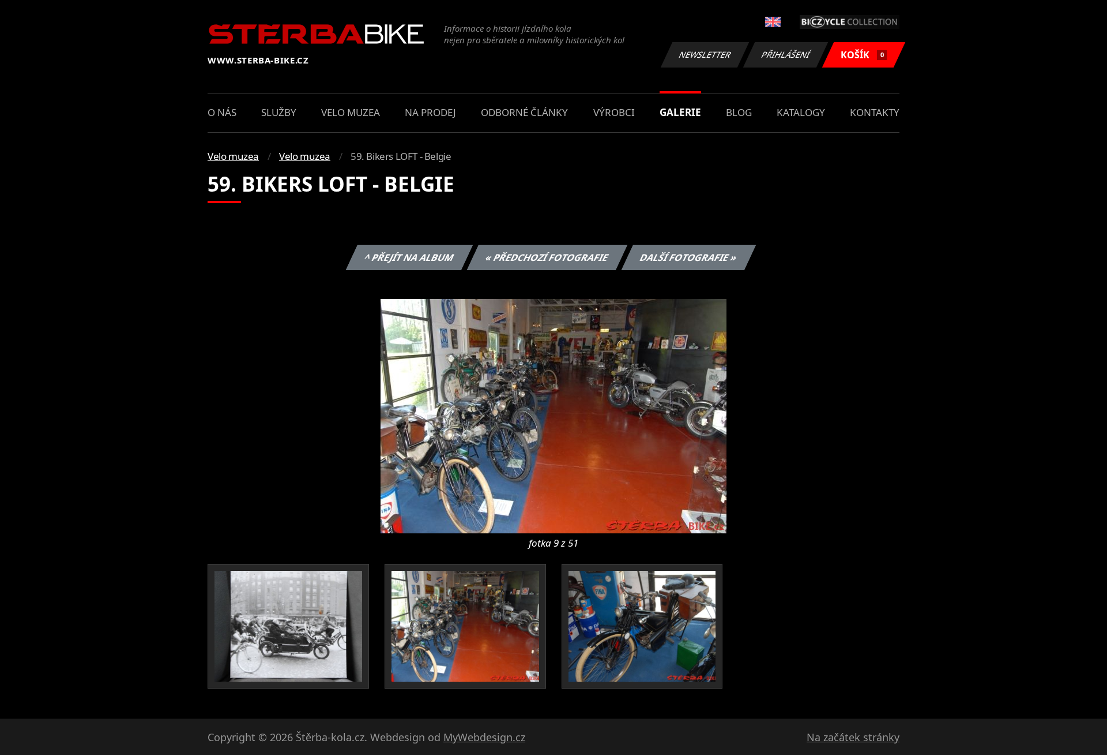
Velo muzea (350, 112)
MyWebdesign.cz (484, 737)
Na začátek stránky (853, 737)
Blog (739, 112)
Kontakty (874, 112)
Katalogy (801, 112)
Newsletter (705, 54)
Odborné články (524, 112)
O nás (222, 112)
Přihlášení (785, 54)
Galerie (680, 112)
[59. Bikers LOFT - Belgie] (553, 415)
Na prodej (430, 112)
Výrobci (614, 112)
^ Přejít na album (409, 257)
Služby (278, 112)
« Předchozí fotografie (547, 257)
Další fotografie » (688, 257)
